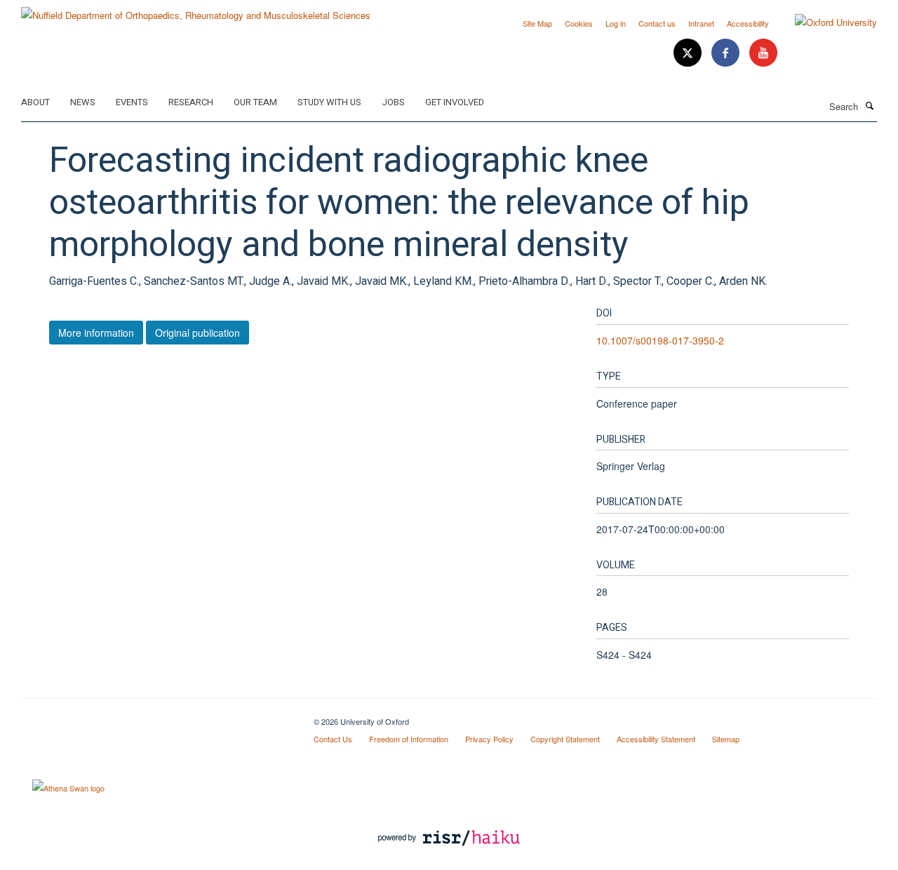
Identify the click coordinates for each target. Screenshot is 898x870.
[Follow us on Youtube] (763, 53)
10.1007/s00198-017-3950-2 (660, 340)
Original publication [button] (197, 333)
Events (132, 102)
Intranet (701, 23)
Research (190, 102)
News (82, 102)
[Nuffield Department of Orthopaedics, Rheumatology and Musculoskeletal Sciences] (195, 10)
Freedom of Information (408, 738)
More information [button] (96, 333)
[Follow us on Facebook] (726, 53)
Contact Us (333, 738)
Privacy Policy (489, 738)
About (35, 102)
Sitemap (725, 738)
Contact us (657, 23)
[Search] (869, 105)
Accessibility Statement (656, 738)
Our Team (255, 102)
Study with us (329, 102)
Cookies (579, 23)
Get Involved (454, 102)
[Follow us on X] (689, 53)
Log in (615, 23)
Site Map (537, 23)
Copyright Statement (565, 738)
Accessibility (748, 23)
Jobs (393, 102)
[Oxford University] (825, 22)
